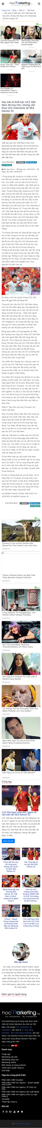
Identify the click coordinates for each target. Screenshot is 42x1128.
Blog (14, 10)
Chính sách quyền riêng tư (13, 1068)
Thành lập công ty (9, 1102)
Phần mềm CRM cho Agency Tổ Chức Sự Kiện (19, 1088)
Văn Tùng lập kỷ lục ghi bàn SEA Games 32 (31, 864)
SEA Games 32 (31, 162)
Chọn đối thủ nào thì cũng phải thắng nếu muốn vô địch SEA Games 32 (10, 866)
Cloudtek (5, 1099)
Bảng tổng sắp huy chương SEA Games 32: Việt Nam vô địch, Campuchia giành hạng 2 (11, 895)
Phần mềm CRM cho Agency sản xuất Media (20, 1092)
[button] (15, 1045)
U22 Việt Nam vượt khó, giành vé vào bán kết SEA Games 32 (19, 813)
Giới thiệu (6, 1070)
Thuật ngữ (6, 1054)
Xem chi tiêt (8, 841)
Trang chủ (6, 10)
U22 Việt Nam (6, 165)
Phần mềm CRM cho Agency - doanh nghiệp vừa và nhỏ (20, 1083)
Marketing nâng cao (10, 1059)
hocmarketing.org (22, 1123)
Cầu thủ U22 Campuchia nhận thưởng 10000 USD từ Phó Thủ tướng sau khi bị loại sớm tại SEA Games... (31, 895)
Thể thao (30, 10)
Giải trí (22, 10)
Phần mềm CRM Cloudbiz (12, 1080)
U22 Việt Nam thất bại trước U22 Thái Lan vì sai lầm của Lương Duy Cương (31, 922)
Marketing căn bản (9, 1057)
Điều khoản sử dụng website (14, 1065)
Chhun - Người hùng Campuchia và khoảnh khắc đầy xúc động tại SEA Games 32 (11, 923)
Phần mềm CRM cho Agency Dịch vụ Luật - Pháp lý (20, 1095)
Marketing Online (9, 1062)
